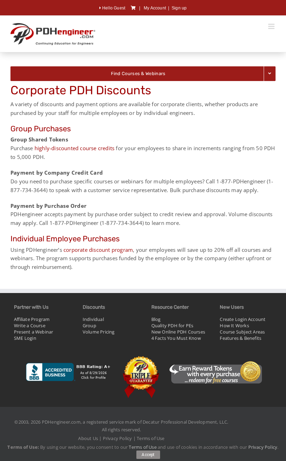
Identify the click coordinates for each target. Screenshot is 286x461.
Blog (156, 319)
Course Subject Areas (242, 332)
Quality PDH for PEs (172, 325)
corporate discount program (98, 249)
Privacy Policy (117, 438)
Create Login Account (242, 319)
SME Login (25, 338)
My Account (155, 8)
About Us (88, 438)
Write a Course (29, 325)
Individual (93, 319)
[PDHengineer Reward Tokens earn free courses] (215, 357)
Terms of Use (150, 438)
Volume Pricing (99, 332)
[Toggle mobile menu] (272, 26)
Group (89, 325)
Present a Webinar (33, 332)
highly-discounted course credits (74, 148)
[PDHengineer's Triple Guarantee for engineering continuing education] (141, 357)
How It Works (234, 325)
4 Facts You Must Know (176, 338)
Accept (148, 454)
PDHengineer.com (61, 422)
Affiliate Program (32, 319)
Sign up (179, 8)
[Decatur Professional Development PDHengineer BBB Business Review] (68, 357)
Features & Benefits (240, 338)
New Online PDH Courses (178, 332)
